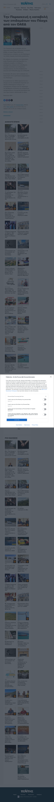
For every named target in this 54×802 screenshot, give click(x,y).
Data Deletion (19, 424)
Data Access (27, 424)
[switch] (44, 399)
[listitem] (27, 396)
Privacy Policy (35, 424)
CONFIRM (16, 419)
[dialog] (27, 401)
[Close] (51, 377)
